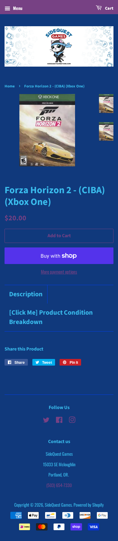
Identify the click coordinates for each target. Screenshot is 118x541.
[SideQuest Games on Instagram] (72, 420)
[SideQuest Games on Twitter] (46, 420)
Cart (108, 8)
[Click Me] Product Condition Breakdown (51, 317)
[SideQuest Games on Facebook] (59, 420)
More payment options (59, 271)
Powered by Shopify (89, 505)
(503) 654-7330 (59, 485)
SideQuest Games (58, 505)
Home (10, 86)
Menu (17, 8)
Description (26, 294)
